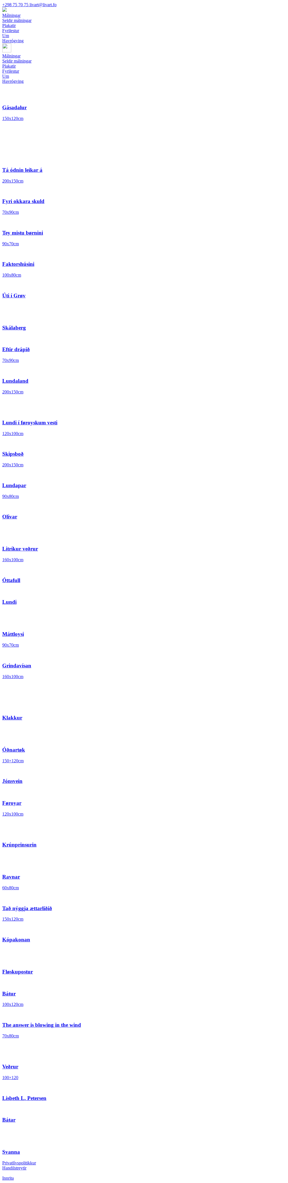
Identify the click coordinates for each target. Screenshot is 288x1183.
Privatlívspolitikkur (19, 1162)
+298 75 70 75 (16, 4)
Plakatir (9, 66)
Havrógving (13, 81)
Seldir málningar (17, 61)
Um (5, 76)
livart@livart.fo (43, 4)
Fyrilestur (10, 71)
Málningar (11, 56)
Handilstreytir (14, 1168)
